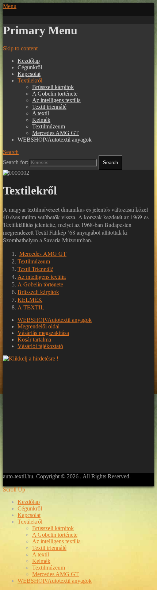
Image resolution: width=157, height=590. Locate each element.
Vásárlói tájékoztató (40, 346)
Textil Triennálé (35, 269)
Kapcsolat (29, 74)
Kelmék (41, 120)
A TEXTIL (31, 307)
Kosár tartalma (34, 339)
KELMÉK (30, 299)
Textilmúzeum (48, 126)
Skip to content (20, 48)
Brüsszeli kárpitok (53, 87)
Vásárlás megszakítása (43, 333)
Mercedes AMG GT (55, 133)
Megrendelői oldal (39, 326)
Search (11, 152)
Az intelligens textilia (42, 276)
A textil (40, 113)
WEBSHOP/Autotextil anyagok (55, 139)
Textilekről (30, 80)
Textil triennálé (49, 107)
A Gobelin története (54, 93)
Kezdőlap (29, 61)
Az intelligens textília (56, 100)
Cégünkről (30, 67)
